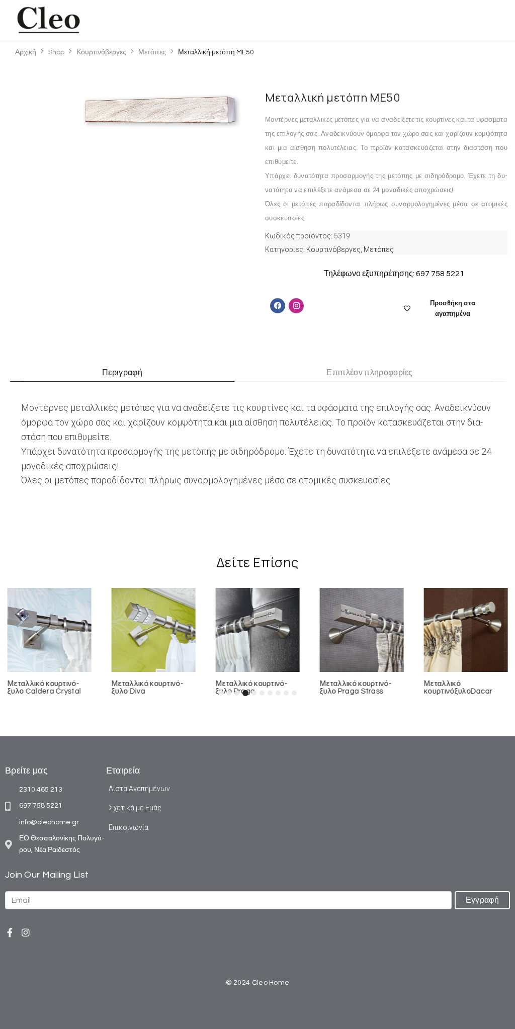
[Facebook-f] (9, 932)
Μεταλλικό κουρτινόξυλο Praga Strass (355, 687)
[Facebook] (277, 305)
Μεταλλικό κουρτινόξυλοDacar (457, 687)
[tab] (122, 373)
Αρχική (25, 52)
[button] (491, 20)
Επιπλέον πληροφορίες (369, 373)
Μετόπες (152, 52)
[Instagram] (25, 932)
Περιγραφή (122, 373)
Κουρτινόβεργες (101, 52)
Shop (56, 52)
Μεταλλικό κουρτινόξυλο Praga (252, 687)
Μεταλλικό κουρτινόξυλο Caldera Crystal (44, 687)
